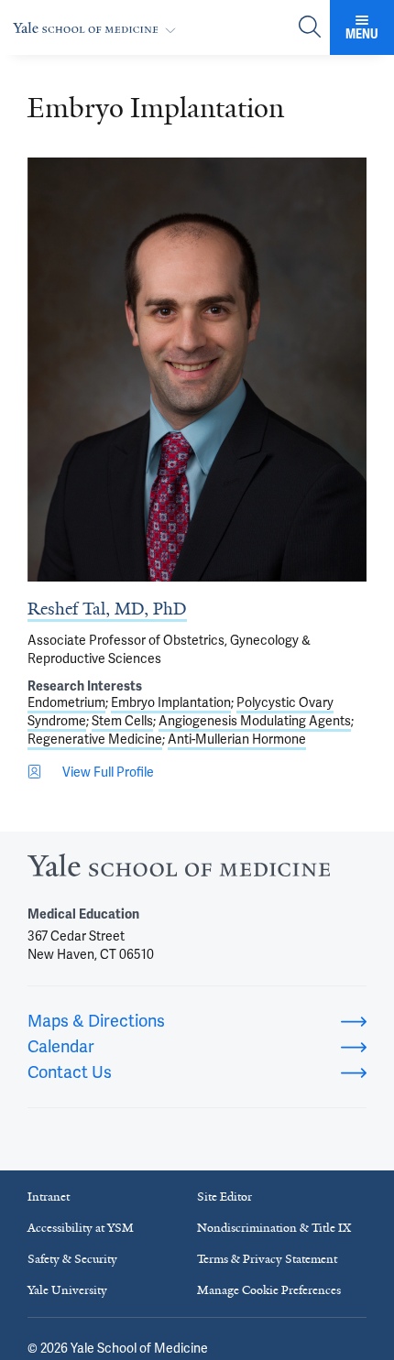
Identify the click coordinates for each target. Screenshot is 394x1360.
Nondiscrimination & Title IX (274, 1227)
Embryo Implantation (171, 702)
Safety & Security (72, 1259)
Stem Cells (122, 721)
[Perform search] (310, 28)
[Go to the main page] (98, 28)
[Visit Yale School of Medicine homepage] (178, 870)
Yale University (67, 1290)
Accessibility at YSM (80, 1227)
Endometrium (66, 702)
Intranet (48, 1196)
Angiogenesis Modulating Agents (255, 721)
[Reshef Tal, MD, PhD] (197, 370)
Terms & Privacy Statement (267, 1259)
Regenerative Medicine (94, 739)
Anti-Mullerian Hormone (237, 739)
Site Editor (224, 1196)
